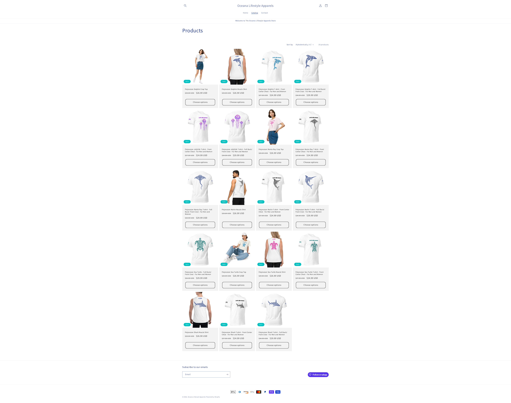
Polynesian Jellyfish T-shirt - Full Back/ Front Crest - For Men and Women (237, 150)
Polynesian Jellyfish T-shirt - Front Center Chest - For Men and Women (198, 150)
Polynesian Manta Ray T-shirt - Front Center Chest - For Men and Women (310, 150)
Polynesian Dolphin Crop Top (196, 89)
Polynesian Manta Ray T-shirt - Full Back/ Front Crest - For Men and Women (198, 212)
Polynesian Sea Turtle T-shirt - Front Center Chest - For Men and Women (310, 273)
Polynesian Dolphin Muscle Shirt (234, 89)
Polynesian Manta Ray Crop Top (271, 149)
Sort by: (290, 44)
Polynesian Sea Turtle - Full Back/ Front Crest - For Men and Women (198, 273)
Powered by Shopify (213, 397)
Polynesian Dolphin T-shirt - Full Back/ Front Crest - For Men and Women (311, 90)
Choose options (200, 102)
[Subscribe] (227, 374)
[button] (185, 6)
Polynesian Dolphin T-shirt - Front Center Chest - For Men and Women (272, 90)
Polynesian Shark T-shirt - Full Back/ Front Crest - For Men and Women (273, 333)
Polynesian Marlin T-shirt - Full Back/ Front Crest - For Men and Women (310, 211)
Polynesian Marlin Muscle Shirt (234, 210)
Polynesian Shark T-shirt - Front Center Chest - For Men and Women (237, 333)
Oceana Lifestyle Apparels (197, 397)
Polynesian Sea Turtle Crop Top (234, 272)
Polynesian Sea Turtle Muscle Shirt (272, 272)
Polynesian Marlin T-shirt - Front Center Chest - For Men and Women (274, 211)
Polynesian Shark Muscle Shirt (196, 332)
